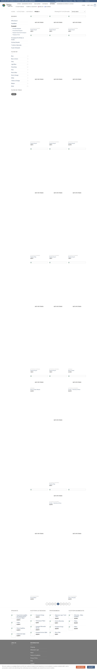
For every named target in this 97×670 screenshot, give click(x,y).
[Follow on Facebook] (91, 1)
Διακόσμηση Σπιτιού (27, 3)
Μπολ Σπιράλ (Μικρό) (35, 389)
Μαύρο (13, 83)
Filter (13, 94)
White (12, 78)
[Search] (15, 4)
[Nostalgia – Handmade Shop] (7, 5)
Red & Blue (14, 72)
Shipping (32, 647)
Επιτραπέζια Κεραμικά (17, 30)
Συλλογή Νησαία (20, 6)
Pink (12, 69)
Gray (12, 61)
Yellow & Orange (15, 80)
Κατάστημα (20, 11)
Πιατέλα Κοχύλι (71, 143)
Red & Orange (14, 75)
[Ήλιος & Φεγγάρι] (77, 542)
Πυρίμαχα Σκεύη (16, 34)
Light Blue (13, 64)
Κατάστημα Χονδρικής (67, 1)
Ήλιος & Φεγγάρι (72, 597)
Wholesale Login (34, 649)
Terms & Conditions (35, 655)
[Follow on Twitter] (93, 1)
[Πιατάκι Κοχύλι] (39, 88)
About (31, 652)
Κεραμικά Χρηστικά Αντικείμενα (19, 32)
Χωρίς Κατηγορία (15, 47)
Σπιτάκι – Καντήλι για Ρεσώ (74, 389)
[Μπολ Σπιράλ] (77, 315)
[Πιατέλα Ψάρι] (39, 201)
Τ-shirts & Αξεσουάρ (31, 6)
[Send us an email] (95, 1)
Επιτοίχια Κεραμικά (17, 28)
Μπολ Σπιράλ (71, 370)
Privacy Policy (34, 658)
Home (13, 11)
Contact (32, 663)
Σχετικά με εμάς (58, 1)
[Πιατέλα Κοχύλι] (77, 88)
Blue (12, 56)
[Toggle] (27, 21)
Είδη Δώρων (37, 3)
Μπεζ (12, 86)
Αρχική (19, 3)
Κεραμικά (52, 3)
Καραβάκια (45, 3)
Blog (75, 1)
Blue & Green (14, 58)
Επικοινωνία (80, 1)
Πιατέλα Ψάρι (33, 256)
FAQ (31, 660)
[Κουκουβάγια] (39, 542)
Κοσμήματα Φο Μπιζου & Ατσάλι (65, 3)
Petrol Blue (14, 67)
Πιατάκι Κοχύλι (33, 29)
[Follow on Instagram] (92, 1)
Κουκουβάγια (33, 597)
